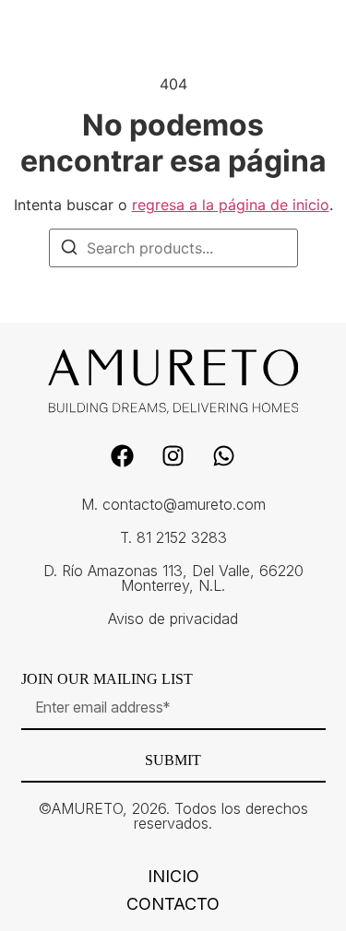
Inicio (173, 876)
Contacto (173, 904)
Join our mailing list (107, 679)
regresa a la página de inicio (230, 204)
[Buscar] (69, 249)
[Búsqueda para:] (173, 248)
